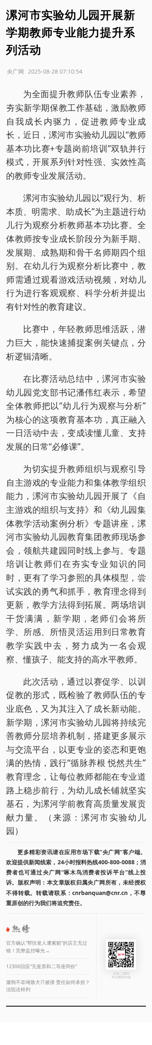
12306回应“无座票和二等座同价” (41, 966)
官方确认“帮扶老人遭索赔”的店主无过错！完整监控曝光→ (46, 946)
